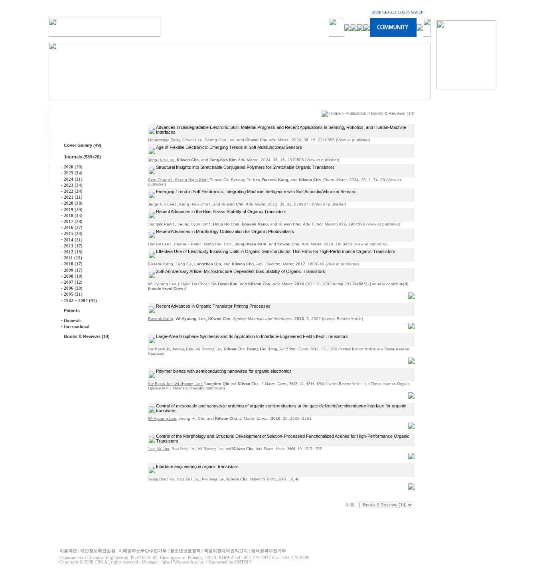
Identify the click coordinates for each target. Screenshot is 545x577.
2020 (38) (73, 203)
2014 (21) (73, 239)
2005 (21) (73, 294)
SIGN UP (417, 12)
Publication (356, 113)
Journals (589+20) (82, 156)
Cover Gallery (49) (82, 145)
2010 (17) (73, 263)
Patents (72, 310)
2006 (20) (73, 288)
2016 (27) (73, 227)
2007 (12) (73, 282)
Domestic (72, 320)
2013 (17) (73, 245)
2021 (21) (73, 197)
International (76, 326)
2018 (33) (73, 215)
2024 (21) (73, 179)
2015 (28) (73, 233)
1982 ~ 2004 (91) (80, 300)
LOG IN (403, 12)
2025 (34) (73, 172)
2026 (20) (73, 166)
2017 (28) (73, 221)
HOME (376, 12)
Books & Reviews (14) (87, 336)
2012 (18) (73, 251)
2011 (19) (73, 257)
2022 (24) (73, 191)
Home (335, 113)
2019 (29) (73, 209)
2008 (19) (73, 276)
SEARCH (389, 12)
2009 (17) (73, 270)
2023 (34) (73, 185)
